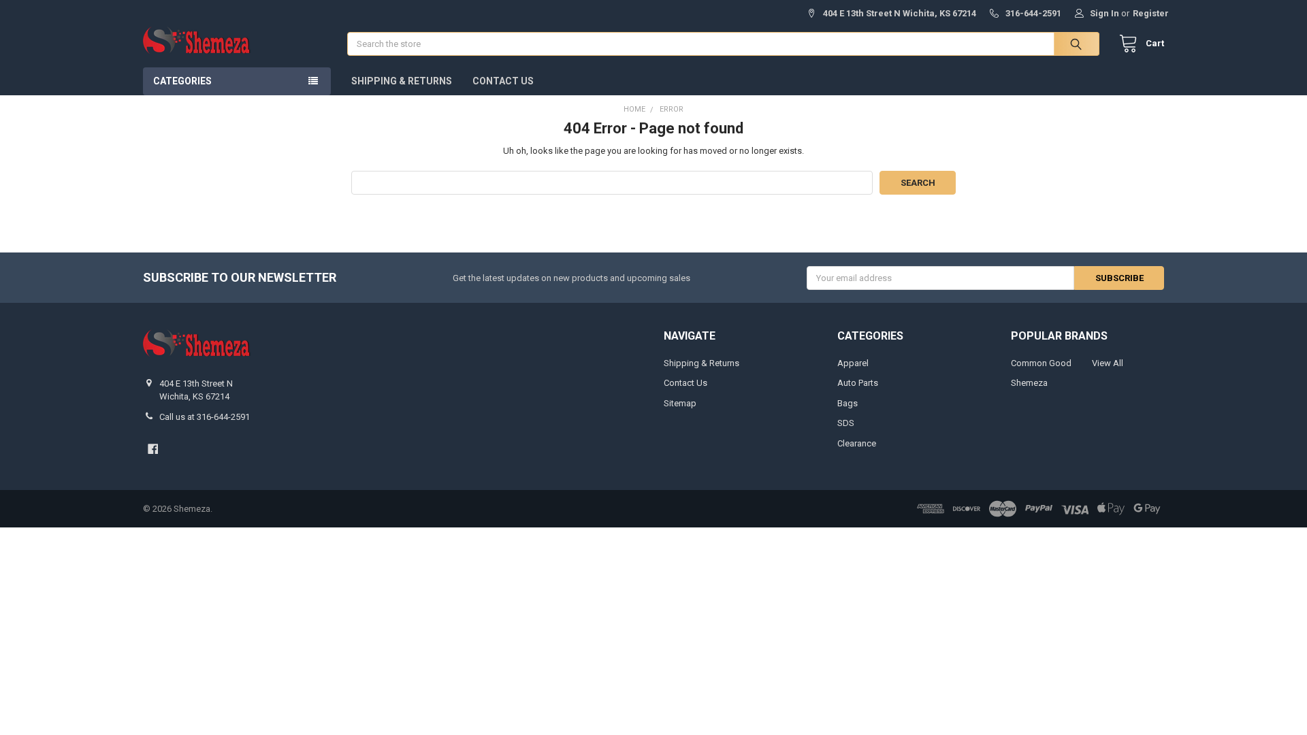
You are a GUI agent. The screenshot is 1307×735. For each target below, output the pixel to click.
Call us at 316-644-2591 (204, 417)
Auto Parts (857, 383)
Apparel (853, 363)
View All (1107, 363)
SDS (845, 423)
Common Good (1041, 363)
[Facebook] (153, 449)
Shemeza (1029, 383)
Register (1151, 13)
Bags (847, 403)
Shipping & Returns (401, 81)
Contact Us (503, 81)
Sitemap (680, 403)
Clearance (856, 443)
